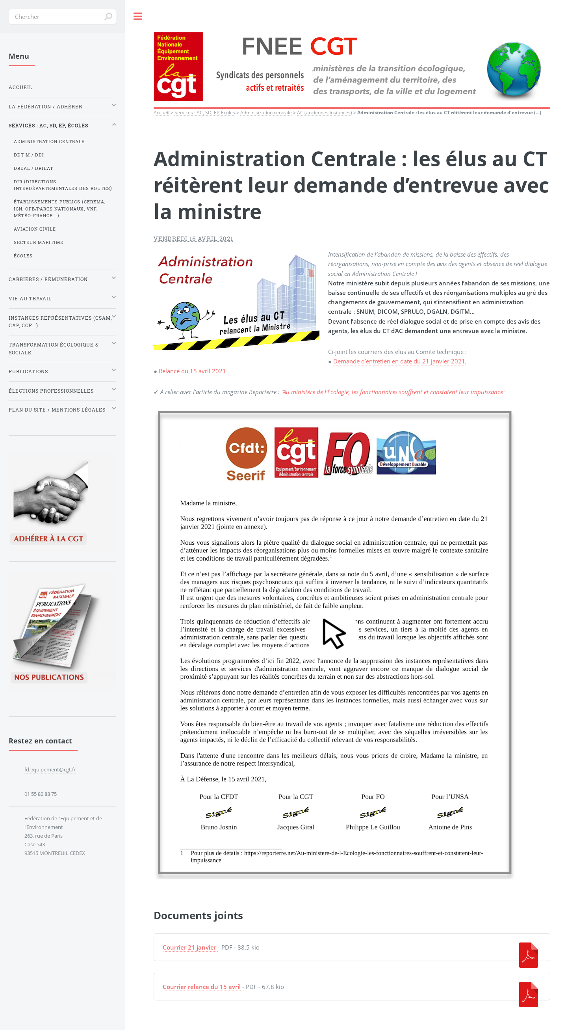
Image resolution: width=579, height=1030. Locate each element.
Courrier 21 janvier (189, 947)
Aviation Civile (35, 229)
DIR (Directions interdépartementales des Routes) (63, 185)
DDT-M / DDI (29, 155)
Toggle (138, 16)
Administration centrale (266, 112)
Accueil (161, 112)
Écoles (23, 256)
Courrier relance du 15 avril (202, 987)
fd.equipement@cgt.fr (50, 769)
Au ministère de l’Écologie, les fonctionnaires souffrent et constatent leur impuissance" (394, 392)
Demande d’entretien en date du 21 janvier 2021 (399, 361)
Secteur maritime (38, 242)
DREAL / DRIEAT (33, 168)
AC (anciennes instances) (324, 112)
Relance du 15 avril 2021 (192, 371)
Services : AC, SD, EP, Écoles (204, 112)
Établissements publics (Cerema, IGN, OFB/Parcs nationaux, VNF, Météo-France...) (60, 208)
